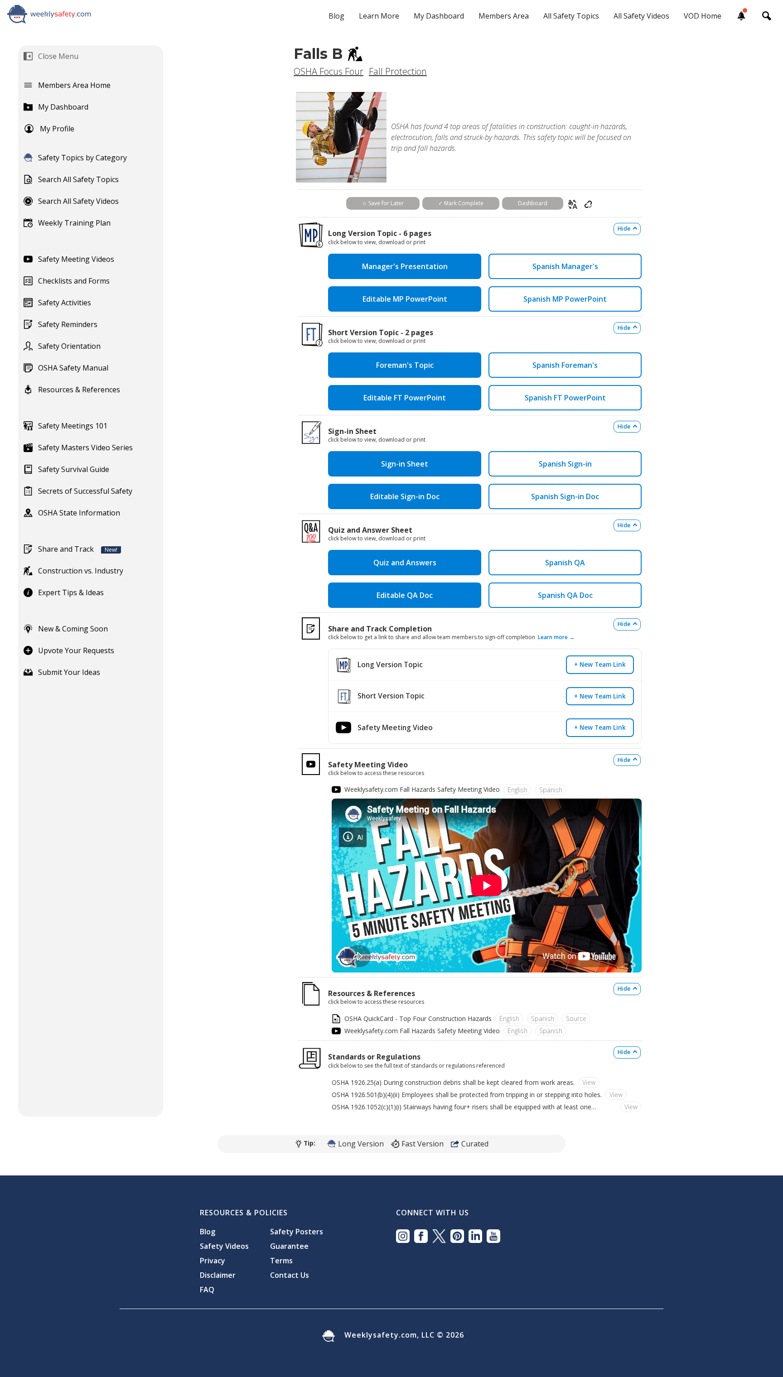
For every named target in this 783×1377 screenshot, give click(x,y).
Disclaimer (218, 1275)
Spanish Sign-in (565, 464)
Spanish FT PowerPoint (565, 398)
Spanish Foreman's (565, 365)
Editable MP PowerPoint (404, 299)
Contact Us (289, 1275)
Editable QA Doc (405, 595)
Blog (336, 16)
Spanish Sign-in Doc (565, 496)
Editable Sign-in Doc (405, 496)
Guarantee (289, 1246)
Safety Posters (296, 1232)
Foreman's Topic (405, 365)
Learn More (379, 16)
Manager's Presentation (405, 266)
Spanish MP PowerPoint (565, 299)
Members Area (503, 16)
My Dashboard (439, 16)
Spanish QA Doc (565, 595)
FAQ (207, 1290)
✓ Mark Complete (460, 203)
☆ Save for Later (383, 203)
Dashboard (532, 203)
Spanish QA (565, 563)
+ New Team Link (600, 664)
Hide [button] (624, 228)
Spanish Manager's (565, 266)
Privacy (212, 1261)
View (588, 1082)
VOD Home (702, 16)
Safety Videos (224, 1246)
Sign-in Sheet (404, 464)
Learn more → (556, 637)
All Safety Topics (571, 16)
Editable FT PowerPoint (404, 398)
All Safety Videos (641, 16)
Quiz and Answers (404, 563)
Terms (281, 1261)
